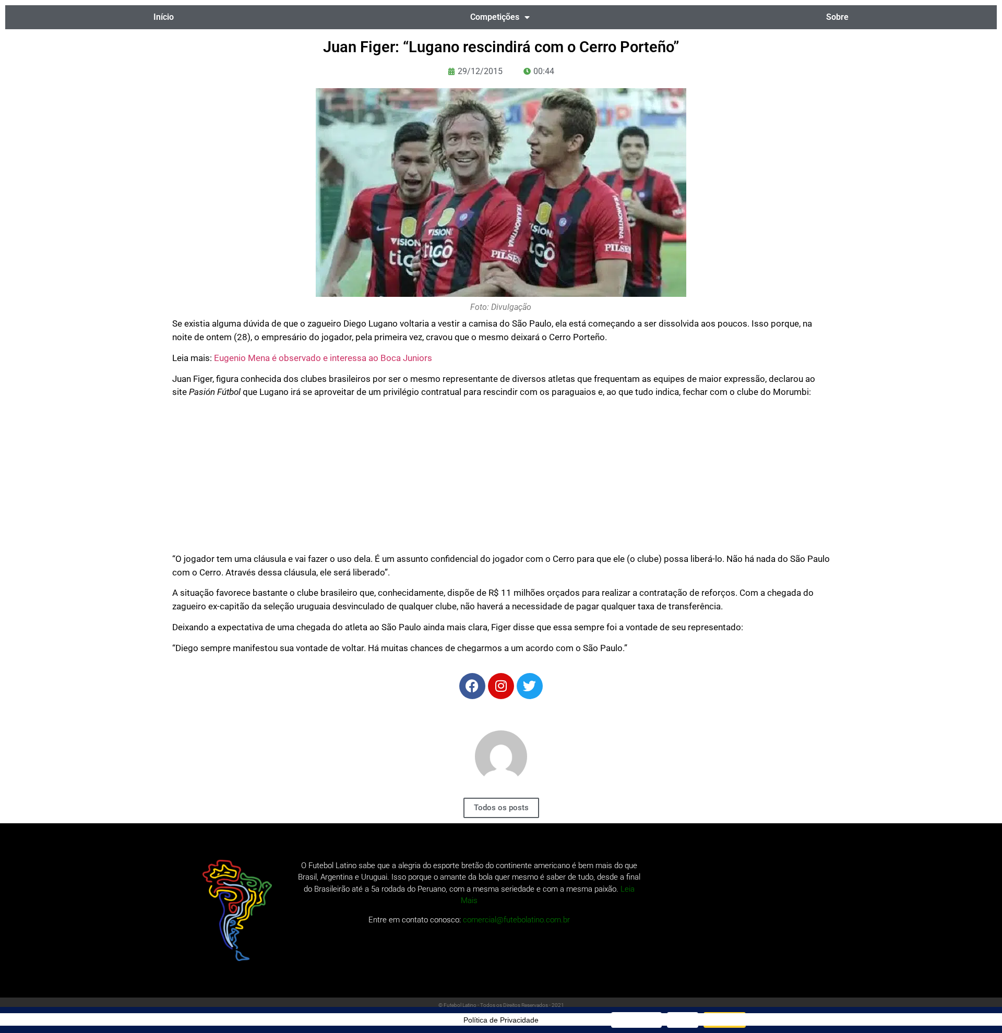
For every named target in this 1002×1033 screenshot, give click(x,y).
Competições (494, 17)
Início (163, 17)
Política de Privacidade (501, 1020)
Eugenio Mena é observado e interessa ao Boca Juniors (323, 358)
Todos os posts (501, 807)
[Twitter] (530, 686)
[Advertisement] (501, 479)
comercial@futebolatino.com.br (516, 919)
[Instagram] (501, 686)
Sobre (837, 17)
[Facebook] (472, 686)
